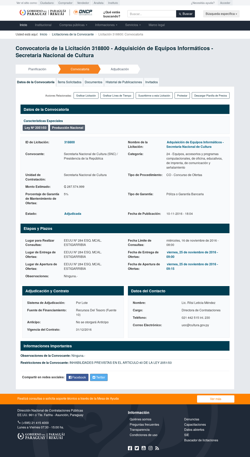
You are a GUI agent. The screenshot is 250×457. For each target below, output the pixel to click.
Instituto (113, 3)
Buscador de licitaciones (201, 440)
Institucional (43, 25)
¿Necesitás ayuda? (203, 3)
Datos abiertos (194, 429)
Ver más (215, 398)
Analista (99, 3)
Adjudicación (120, 69)
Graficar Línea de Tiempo (117, 95)
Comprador (65, 3)
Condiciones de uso (143, 435)
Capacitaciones (195, 424)
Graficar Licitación (86, 95)
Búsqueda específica (221, 13)
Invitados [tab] (151, 82)
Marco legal (157, 25)
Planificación (37, 69)
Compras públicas (72, 25)
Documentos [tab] (93, 82)
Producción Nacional (67, 127)
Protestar (182, 95)
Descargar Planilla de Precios (210, 95)
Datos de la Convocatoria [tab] (35, 82)
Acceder (225, 3)
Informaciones (105, 25)
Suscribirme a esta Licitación (154, 95)
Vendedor (83, 3)
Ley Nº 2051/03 (35, 127)
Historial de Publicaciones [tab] (124, 82)
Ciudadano (47, 3)
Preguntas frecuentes (144, 424)
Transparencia (140, 429)
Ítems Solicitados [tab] (69, 82)
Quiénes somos (140, 419)
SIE (186, 435)
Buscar (187, 13)
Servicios (132, 25)
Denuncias (191, 419)
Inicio (23, 25)
